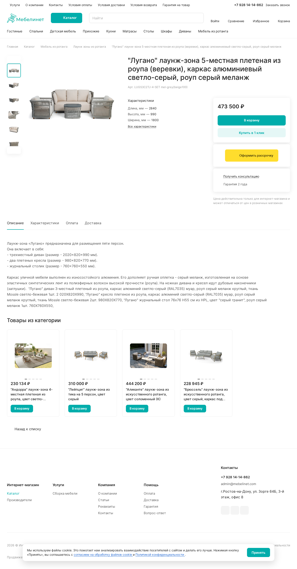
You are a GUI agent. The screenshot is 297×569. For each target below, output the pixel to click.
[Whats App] (234, 510)
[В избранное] (266, 86)
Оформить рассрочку (256, 155)
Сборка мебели (65, 493)
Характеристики (44, 223)
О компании (107, 493)
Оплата (72, 223)
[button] (14, 150)
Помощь (151, 485)
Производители (19, 500)
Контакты (105, 513)
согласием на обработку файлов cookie (103, 554)
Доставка (93, 223)
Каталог (13, 493)
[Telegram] (225, 510)
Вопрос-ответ (155, 513)
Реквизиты (106, 506)
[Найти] (198, 18)
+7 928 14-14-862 (248, 5)
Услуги (58, 485)
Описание (15, 223)
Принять (258, 553)
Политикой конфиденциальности (160, 554)
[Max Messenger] (244, 510)
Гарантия (151, 506)
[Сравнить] (276, 86)
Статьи (103, 500)
